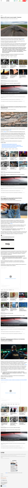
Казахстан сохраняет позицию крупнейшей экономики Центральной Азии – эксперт (13, 315)
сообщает (4, 131)
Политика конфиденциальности (4, 476)
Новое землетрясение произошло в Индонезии (9, 147)
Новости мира (3, 91)
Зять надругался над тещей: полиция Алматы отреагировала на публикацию (11, 101)
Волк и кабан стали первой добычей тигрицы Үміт (8, 186)
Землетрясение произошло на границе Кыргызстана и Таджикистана (10, 99)
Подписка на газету (24, 0)
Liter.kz (23, 39)
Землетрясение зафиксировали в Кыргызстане (10, 92)
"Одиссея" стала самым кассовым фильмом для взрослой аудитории (10, 172)
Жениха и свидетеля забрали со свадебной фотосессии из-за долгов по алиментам (12, 174)
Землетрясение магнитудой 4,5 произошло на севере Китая (11, 145)
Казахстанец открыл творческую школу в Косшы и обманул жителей (10, 429)
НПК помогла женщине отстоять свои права (7, 313)
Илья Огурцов (2, 20)
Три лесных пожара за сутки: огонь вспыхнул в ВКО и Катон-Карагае (10, 427)
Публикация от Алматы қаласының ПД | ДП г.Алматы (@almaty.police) (10, 402)
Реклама (2, 475)
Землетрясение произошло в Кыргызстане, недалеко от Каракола (12, 146)
